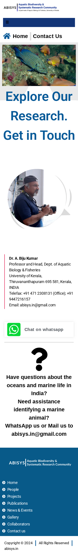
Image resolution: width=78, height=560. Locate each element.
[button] (7, 22)
